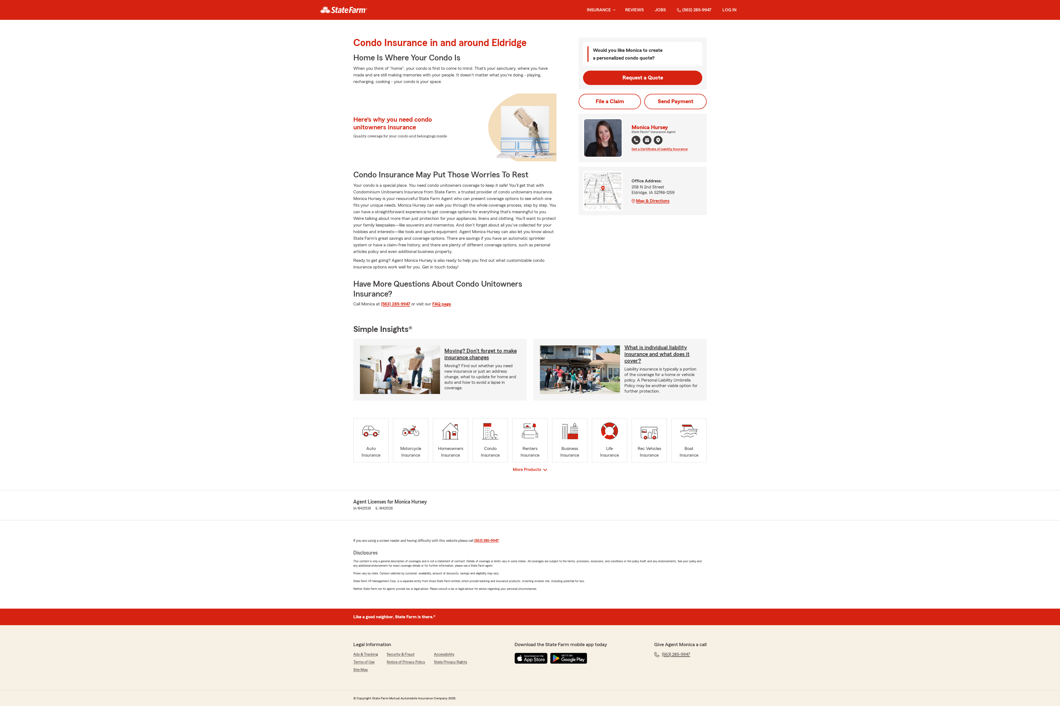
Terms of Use (364, 662)
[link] (344, 9)
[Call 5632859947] (636, 140)
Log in (729, 10)
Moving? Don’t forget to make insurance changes (480, 354)
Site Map (360, 670)
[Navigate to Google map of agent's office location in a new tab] (658, 140)
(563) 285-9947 (696, 10)
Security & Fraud (400, 654)
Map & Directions (652, 201)
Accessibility (444, 654)
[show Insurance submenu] (613, 10)
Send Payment (675, 101)
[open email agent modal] (647, 141)
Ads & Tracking (365, 654)
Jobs (660, 10)
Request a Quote (642, 78)
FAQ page (441, 304)
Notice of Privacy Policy (406, 662)
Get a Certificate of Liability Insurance (660, 149)
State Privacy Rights (450, 662)
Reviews (634, 10)
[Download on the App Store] (531, 658)
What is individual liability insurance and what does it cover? (657, 354)
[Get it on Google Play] (568, 658)
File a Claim (610, 101)
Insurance (599, 10)
